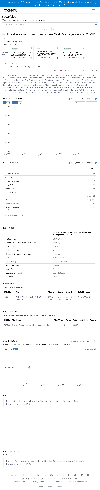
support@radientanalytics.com (35, 478)
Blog (24, 475)
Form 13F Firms (63, 485)
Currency (5, 63)
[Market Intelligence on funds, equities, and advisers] (10, 10)
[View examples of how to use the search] (96, 24)
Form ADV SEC (52, 485)
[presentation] (10, 53)
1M (89, 70)
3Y (75, 70)
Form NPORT (42, 486)
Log (20, 103)
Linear (15, 103)
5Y (72, 70)
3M (86, 70)
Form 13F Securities (76, 485)
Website (59, 486)
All (66, 70)
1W (92, 70)
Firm (10, 349)
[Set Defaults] (4, 38)
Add (54, 29)
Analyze (47, 29)
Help (77, 478)
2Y (77, 70)
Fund (6, 349)
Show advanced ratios (14, 215)
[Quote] (7, 102)
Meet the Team (38, 475)
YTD (96, 70)
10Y (69, 70)
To (21, 66)
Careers (54, 475)
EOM (56, 70)
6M (83, 70)
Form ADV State (41, 485)
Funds (25, 485)
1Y (80, 70)
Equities (31, 485)
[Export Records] (96, 98)
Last (60, 70)
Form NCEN (51, 486)
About (14, 475)
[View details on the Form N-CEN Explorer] (94, 313)
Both (15, 349)
